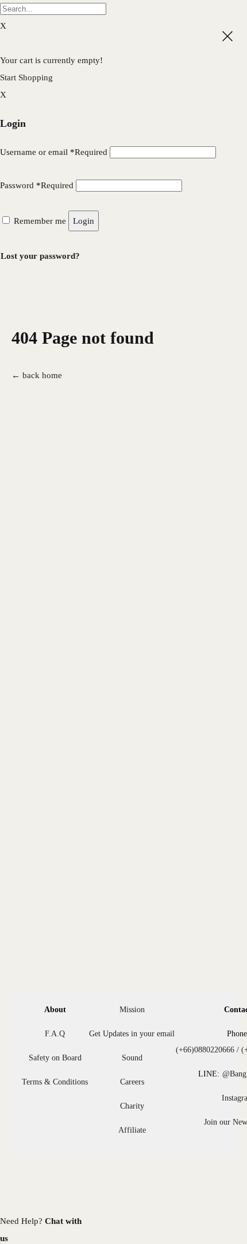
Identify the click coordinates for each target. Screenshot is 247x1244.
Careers (132, 1082)
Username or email (53, 152)
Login (83, 221)
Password (37, 185)
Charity (132, 1106)
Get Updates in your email (132, 1033)
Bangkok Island (73, 28)
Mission (132, 1009)
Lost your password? (40, 256)
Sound (132, 1057)
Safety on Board (55, 1057)
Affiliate (132, 1130)
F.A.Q (55, 1033)
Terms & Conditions (55, 1082)
